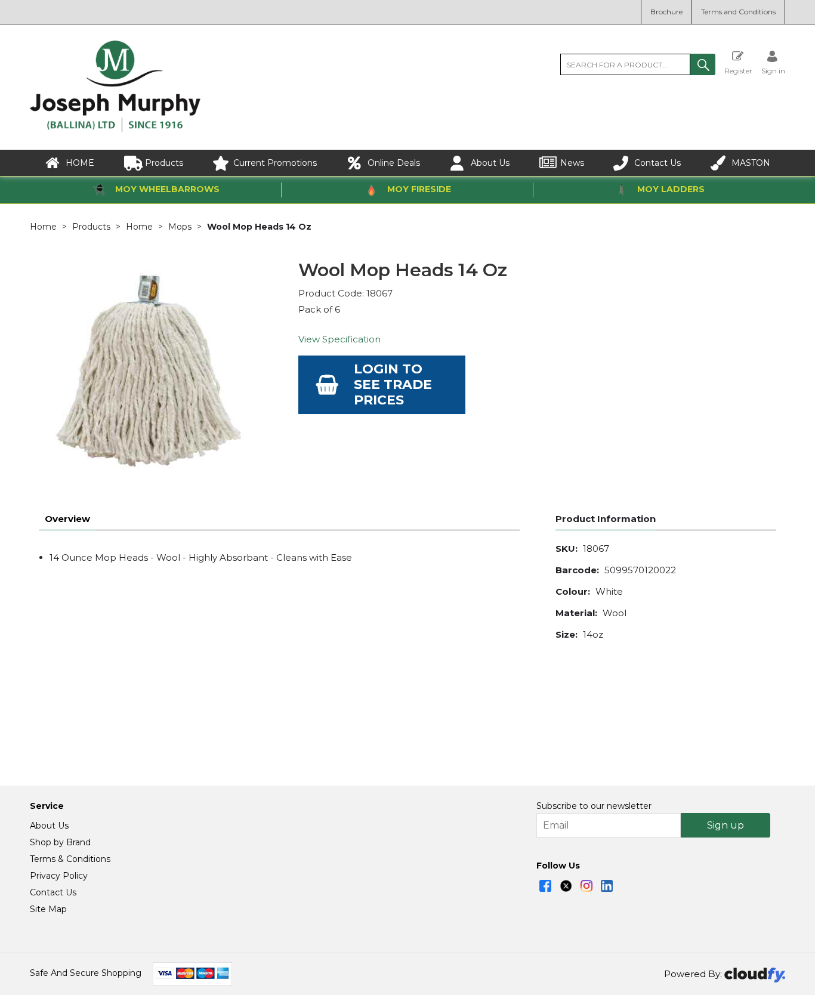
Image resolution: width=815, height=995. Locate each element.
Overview (67, 518)
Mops (180, 226)
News (572, 162)
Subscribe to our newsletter (594, 806)
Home (43, 226)
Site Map (48, 909)
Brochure (666, 11)
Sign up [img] (725, 825)
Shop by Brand (60, 842)
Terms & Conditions (70, 859)
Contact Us (657, 162)
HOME (80, 162)
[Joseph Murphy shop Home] (115, 129)
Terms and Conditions (738, 11)
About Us (490, 162)
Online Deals (394, 162)
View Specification (339, 339)
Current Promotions (275, 162)
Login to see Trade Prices (393, 384)
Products (164, 162)
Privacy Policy (59, 875)
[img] (545, 886)
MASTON (750, 162)
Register (738, 70)
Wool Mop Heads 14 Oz (259, 226)
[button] (702, 64)
